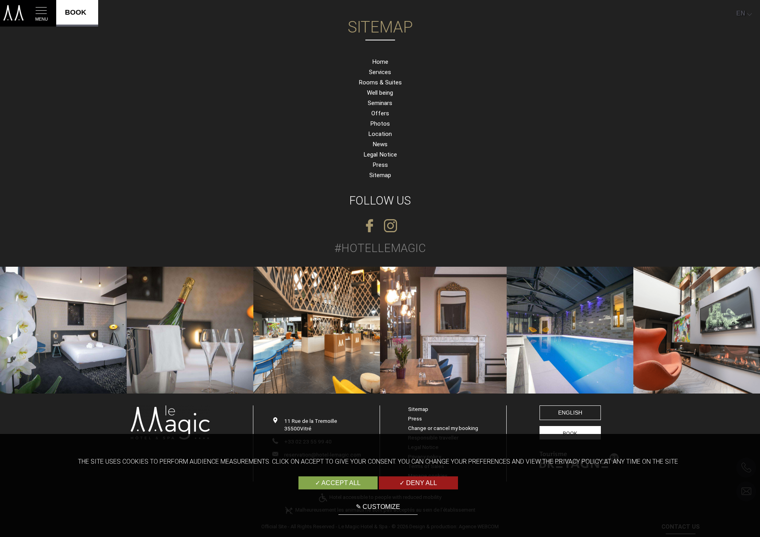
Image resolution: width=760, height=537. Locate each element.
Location (380, 134)
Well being (380, 92)
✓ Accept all (338, 483)
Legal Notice (380, 154)
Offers (380, 113)
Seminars (380, 103)
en (740, 13)
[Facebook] (369, 226)
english (570, 413)
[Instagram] (390, 226)
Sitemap (380, 175)
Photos (380, 123)
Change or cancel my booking (443, 428)
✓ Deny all (418, 483)
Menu (41, 19)
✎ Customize (378, 506)
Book (570, 433)
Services (380, 72)
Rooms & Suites (380, 82)
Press (380, 164)
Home (380, 61)
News (380, 144)
